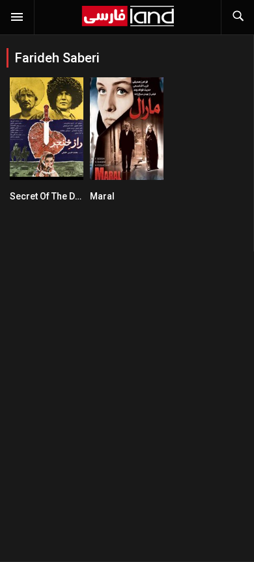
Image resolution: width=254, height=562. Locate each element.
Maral (102, 196)
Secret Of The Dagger (55, 196)
